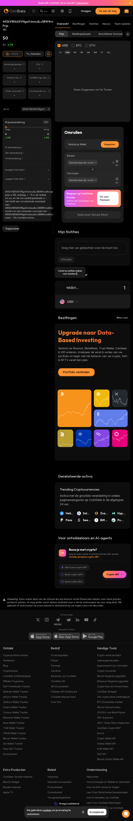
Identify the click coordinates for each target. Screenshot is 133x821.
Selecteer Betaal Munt (92, 214)
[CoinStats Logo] (14, 11)
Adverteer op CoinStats (63, 676)
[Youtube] (86, 622)
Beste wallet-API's (73, 581)
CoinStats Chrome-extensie (17, 776)
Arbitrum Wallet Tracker (15, 702)
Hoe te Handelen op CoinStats (103, 797)
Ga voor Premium (104, 198)
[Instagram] (47, 622)
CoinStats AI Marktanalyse (17, 676)
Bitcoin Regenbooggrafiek (111, 676)
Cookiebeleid (55, 792)
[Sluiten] (128, 3)
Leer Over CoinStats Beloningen (104, 802)
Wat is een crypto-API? (76, 567)
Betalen (71, 155)
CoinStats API (58, 681)
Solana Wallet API (106, 743)
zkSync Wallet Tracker (15, 696)
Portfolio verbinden (76, 372)
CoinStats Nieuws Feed (63, 696)
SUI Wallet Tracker (13, 743)
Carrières (56, 670)
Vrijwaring (53, 776)
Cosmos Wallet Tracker (15, 712)
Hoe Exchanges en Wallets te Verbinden (108, 782)
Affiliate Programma (13, 681)
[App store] (40, 636)
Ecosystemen (10, 754)
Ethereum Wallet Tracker (16, 717)
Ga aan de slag (107, 11)
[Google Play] (92, 636)
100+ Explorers (105, 717)
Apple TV (8, 792)
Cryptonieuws (10, 670)
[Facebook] (95, 622)
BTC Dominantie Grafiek (110, 702)
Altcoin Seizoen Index (109, 707)
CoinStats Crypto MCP (109, 728)
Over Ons (56, 702)
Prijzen (54, 660)
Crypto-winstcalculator (109, 655)
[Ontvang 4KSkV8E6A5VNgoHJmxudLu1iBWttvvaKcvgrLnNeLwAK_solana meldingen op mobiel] (48, 54)
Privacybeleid (55, 787)
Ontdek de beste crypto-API (83, 557)
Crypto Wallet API (106, 738)
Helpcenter (93, 776)
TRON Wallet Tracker (14, 733)
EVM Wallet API (105, 748)
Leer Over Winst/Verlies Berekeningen (107, 792)
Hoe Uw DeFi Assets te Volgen (103, 787)
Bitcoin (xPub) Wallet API (110, 759)
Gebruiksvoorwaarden (60, 782)
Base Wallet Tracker (14, 722)
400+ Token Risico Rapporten (113, 722)
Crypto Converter (106, 670)
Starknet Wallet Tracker (15, 691)
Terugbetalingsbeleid (59, 797)
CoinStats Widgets (107, 691)
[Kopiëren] (49, 109)
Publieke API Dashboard (64, 691)
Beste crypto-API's (74, 574)
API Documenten (60, 686)
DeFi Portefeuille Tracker (16, 686)
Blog (5, 665)
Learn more (82, 2)
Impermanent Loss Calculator (112, 665)
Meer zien (122, 317)
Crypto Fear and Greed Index (113, 686)
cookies (47, 810)
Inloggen (86, 11)
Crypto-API (112, 574)
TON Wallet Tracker (13, 728)
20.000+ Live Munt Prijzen (111, 712)
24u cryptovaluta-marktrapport (113, 696)
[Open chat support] (126, 814)
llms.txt (100, 733)
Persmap (55, 665)
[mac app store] (66, 636)
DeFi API (101, 754)
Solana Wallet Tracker (15, 707)
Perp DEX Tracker (13, 748)
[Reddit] (69, 622)
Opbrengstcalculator (108, 660)
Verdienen (8, 660)
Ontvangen (73, 173)
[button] (49, 109)
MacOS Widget (11, 782)
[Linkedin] (77, 622)
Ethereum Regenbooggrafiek (112, 681)
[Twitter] (38, 622)
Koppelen (109, 144)
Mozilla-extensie (12, 787)
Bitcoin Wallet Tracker (14, 738)
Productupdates (59, 655)
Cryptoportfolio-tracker (15, 655)
